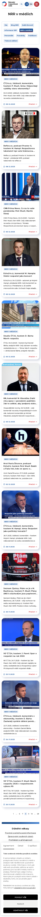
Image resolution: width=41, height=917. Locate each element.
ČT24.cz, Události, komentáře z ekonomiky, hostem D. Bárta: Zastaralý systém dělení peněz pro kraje (19, 719)
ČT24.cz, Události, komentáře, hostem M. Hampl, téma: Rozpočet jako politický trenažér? (20, 528)
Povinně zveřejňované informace (20, 833)
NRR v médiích (10, 79)
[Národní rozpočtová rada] (10, 4)
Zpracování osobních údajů (20, 836)
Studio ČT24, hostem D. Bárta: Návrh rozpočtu (18, 337)
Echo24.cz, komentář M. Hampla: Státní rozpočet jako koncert (19, 274)
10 (32, 814)
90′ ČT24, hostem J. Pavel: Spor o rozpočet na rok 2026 (20, 654)
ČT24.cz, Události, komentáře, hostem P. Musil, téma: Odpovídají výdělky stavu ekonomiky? (20, 86)
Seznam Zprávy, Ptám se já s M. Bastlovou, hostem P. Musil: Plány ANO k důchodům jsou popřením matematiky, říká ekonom (20, 591)
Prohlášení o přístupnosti (20, 840)
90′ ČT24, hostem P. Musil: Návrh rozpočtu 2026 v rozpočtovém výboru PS (19, 783)
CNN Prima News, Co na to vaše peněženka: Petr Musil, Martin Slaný (19, 211)
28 (38, 814)
